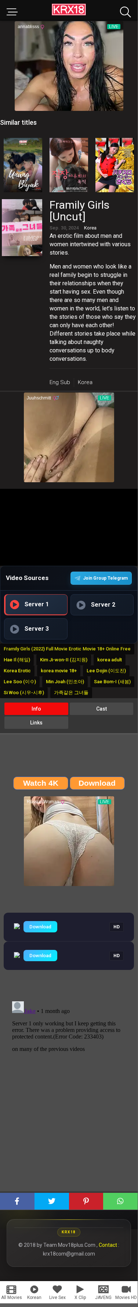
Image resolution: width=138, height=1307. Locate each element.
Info (36, 709)
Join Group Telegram (105, 578)
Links (36, 723)
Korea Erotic (17, 670)
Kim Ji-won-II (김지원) (63, 659)
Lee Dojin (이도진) (106, 670)
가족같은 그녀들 (71, 692)
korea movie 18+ (59, 670)
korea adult (109, 659)
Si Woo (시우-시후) (24, 692)
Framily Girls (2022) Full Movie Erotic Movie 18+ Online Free (67, 648)
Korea (85, 382)
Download (40, 926)
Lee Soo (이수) (20, 681)
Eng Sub (60, 382)
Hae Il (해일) (17, 659)
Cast (101, 709)
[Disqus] (68, 1089)
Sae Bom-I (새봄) (112, 681)
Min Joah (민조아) (65, 681)
